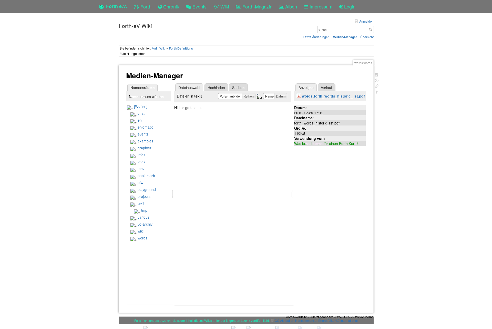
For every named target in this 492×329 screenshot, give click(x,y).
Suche (371, 29)
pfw (140, 182)
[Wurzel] (140, 106)
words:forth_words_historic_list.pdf (333, 96)
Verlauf (326, 87)
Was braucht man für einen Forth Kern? (326, 143)
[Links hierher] (377, 86)
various (143, 217)
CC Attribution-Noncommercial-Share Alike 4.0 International (316, 320)
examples (145, 140)
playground (147, 189)
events (143, 134)
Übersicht (367, 37)
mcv (141, 168)
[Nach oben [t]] (377, 91)
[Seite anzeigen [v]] (377, 74)
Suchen (238, 87)
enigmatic (145, 127)
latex (141, 161)
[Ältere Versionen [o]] (377, 80)
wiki (141, 231)
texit (141, 203)
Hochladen (216, 87)
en (140, 120)
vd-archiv (145, 224)
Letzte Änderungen (316, 37)
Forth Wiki (158, 48)
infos (141, 154)
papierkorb (146, 175)
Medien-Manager (345, 37)
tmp (144, 210)
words (142, 237)
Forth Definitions (181, 48)
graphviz (144, 147)
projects (144, 196)
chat (141, 113)
